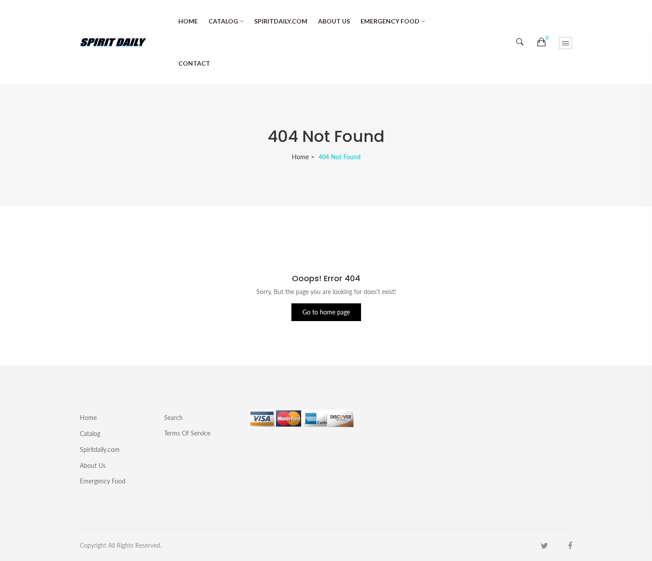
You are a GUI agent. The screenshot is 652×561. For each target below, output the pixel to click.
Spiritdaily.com (280, 21)
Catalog (223, 21)
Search (173, 417)
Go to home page (326, 312)
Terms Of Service (187, 432)
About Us (334, 21)
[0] (541, 42)
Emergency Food (390, 21)
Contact (194, 63)
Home (188, 21)
